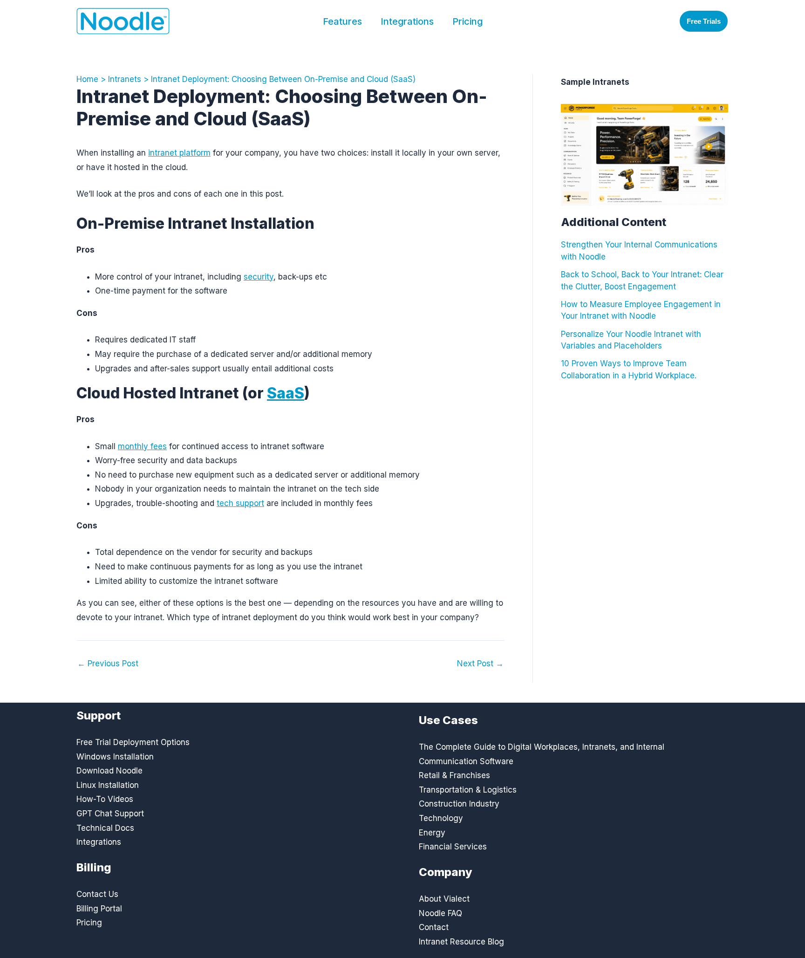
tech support (240, 503)
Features (342, 21)
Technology (441, 818)
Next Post (480, 664)
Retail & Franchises (454, 775)
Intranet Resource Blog (461, 941)
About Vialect (444, 898)
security (258, 276)
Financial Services (453, 846)
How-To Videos (104, 799)
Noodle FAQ (440, 913)
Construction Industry (459, 803)
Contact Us (97, 894)
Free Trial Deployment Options (133, 742)
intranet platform (179, 152)
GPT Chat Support (110, 813)
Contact (434, 927)
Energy (432, 832)
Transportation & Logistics (468, 789)
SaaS (285, 393)
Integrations (407, 21)
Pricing (467, 21)
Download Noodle (109, 770)
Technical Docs (105, 828)
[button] (704, 21)
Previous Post (107, 664)
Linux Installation (107, 785)
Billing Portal (99, 908)
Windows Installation (115, 756)
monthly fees (142, 446)
